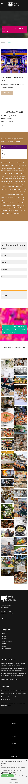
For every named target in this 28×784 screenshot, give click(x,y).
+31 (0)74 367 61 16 (6, 611)
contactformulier (21, 690)
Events (4, 636)
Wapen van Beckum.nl (14, 679)
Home (3, 633)
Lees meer (21, 770)
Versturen (4, 295)
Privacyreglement (6, 648)
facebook (2, 618)
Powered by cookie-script (14, 782)
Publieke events (14, 756)
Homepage (3, 42)
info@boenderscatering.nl (7, 613)
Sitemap (4, 646)
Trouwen (14, 717)
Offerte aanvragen (7, 641)
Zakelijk (14, 723)
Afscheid (14, 730)
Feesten (14, 743)
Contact (4, 643)
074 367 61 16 (6, 699)
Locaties (14, 749)
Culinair (14, 736)
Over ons (4, 638)
